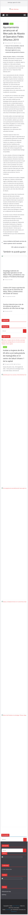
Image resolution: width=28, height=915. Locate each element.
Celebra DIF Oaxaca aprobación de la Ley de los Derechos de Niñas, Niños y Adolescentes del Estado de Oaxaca (14, 290)
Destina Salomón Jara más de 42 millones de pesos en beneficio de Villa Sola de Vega (13, 306)
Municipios (6, 23)
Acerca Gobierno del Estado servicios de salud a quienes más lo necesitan (14, 242)
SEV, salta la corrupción (18, 247)
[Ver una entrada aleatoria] (24, 15)
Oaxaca (11, 23)
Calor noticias (18, 43)
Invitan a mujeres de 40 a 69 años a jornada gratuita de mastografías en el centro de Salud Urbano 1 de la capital (14, 355)
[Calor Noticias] (3, 15)
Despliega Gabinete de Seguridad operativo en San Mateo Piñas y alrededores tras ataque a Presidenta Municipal (13, 274)
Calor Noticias (18, 364)
